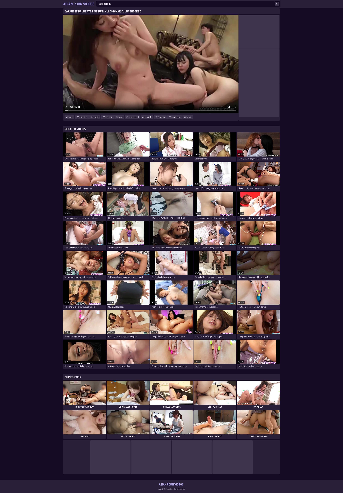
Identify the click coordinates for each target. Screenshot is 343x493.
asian (71, 117)
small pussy (176, 117)
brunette (148, 117)
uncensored (134, 117)
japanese (108, 117)
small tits (82, 117)
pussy (189, 117)
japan (120, 117)
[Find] (277, 4)
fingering (161, 117)
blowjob (95, 117)
